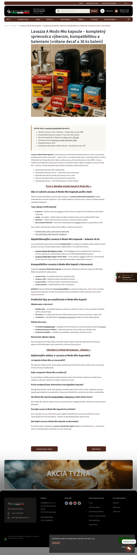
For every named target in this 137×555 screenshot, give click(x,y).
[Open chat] (129, 548)
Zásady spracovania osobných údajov (68, 300)
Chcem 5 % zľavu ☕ (68, 296)
